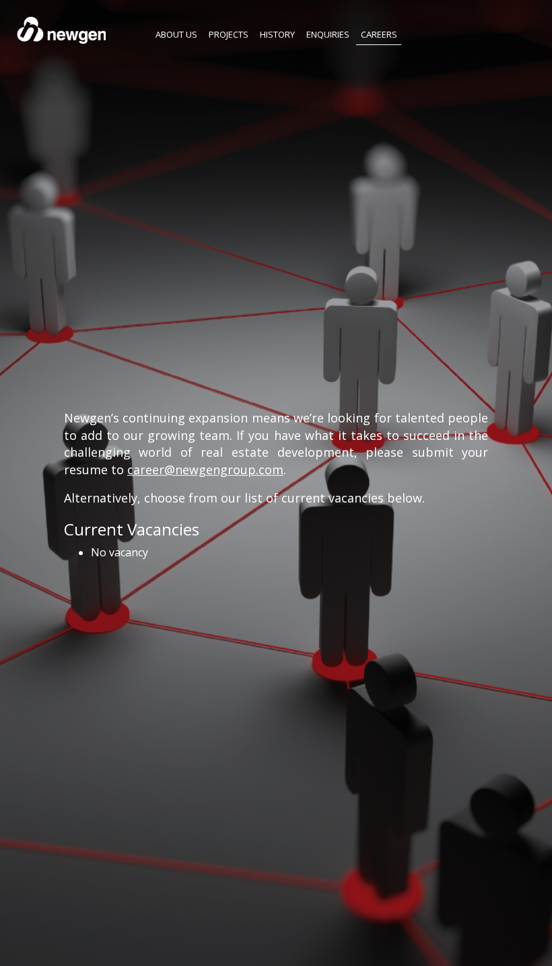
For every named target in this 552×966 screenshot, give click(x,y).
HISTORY (277, 34)
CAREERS (379, 34)
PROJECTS (228, 34)
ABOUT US (176, 34)
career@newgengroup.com (205, 469)
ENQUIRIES (327, 34)
